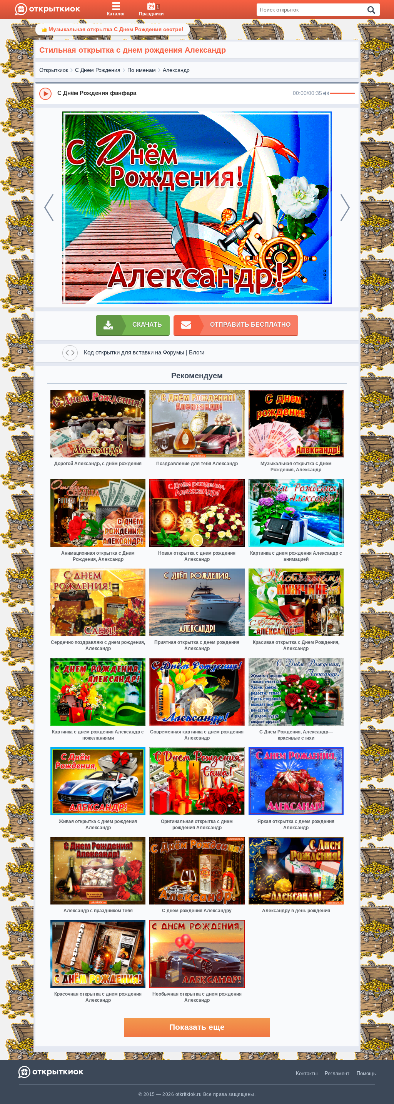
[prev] (48, 207)
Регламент (337, 1073)
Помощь (366, 1073)
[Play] (45, 94)
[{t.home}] (51, 1072)
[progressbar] (342, 93)
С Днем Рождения (97, 70)
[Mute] (326, 94)
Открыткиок (53, 70)
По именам (141, 70)
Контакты (306, 1073)
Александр (176, 70)
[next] (345, 207)
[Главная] (47, 9)
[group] (197, 93)
